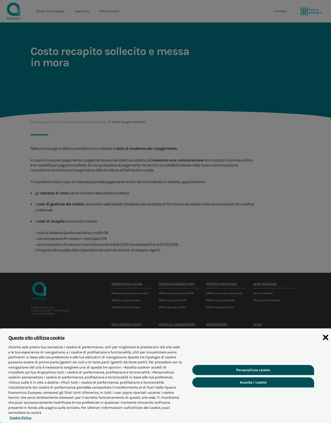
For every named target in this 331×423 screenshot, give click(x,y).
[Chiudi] (325, 337)
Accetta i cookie (253, 382)
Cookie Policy (20, 418)
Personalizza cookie (253, 370)
